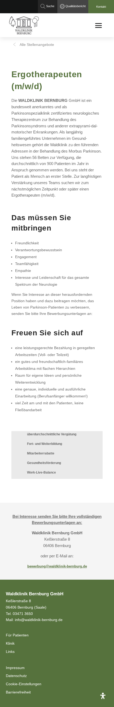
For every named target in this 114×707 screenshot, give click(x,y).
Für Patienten (17, 635)
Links (10, 651)
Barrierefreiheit (18, 692)
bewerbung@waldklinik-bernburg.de (57, 566)
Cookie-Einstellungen (23, 684)
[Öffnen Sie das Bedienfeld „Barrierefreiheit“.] (102, 695)
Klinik (10, 643)
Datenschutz (16, 676)
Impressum (15, 668)
